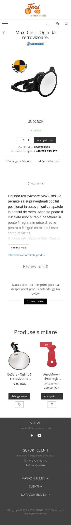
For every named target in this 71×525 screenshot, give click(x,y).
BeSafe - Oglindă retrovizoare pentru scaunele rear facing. (19, 376)
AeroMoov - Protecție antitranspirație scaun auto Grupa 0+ (51, 376)
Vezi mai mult (18, 247)
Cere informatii (50, 161)
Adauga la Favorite (19, 161)
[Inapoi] (3, 33)
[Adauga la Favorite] (19, 404)
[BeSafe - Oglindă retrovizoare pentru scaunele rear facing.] (19, 356)
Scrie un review (35, 301)
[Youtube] (39, 435)
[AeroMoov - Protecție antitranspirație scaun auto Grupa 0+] (51, 356)
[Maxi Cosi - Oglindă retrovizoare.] (35, 83)
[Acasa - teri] (35, 10)
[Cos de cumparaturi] (57, 24)
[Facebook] (31, 435)
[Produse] (5, 25)
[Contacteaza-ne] (47, 24)
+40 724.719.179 (37, 460)
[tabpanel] (35, 83)
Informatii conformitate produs (26, 255)
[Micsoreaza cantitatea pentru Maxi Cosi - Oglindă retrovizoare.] (19, 140)
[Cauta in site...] (66, 24)
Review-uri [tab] (35, 266)
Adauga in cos (45, 140)
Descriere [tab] (35, 183)
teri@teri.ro (38, 465)
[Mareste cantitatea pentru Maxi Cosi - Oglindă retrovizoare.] (28, 140)
